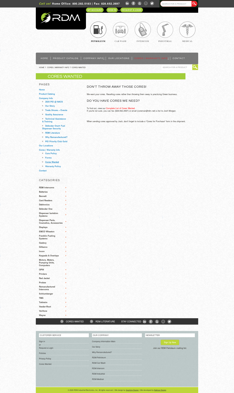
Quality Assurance (54, 114)
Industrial (165, 41)
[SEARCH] (194, 4)
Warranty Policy (53, 166)
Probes (42, 282)
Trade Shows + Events (56, 110)
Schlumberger (46, 293)
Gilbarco (43, 247)
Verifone (43, 311)
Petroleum (98, 41)
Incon (42, 251)
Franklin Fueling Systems (47, 237)
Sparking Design (132, 390)
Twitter (152, 3)
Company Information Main (103, 341)
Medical (187, 41)
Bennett (42, 196)
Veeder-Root (45, 306)
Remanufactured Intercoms (47, 288)
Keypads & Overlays (49, 255)
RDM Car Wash (99, 362)
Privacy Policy (45, 358)
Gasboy (42, 243)
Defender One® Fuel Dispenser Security (53, 127)
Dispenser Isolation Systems (48, 214)
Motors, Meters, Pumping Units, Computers (46, 263)
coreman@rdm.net (146, 110)
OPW (41, 269)
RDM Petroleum (99, 357)
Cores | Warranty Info (58, 67)
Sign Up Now (170, 342)
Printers (43, 274)
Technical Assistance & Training (54, 120)
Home (41, 67)
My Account (95, 9)
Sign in (112, 9)
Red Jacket (44, 278)
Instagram (146, 3)
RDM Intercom (98, 368)
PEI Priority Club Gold (56, 141)
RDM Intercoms (46, 187)
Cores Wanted (52, 161)
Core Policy (51, 153)
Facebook (133, 3)
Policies (42, 353)
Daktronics (44, 204)
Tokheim (43, 302)
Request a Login (131, 9)
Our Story (50, 105)
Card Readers (45, 200)
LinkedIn (127, 3)
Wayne (42, 315)
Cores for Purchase (156, 121)
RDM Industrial (98, 373)
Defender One (45, 209)
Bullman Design (160, 390)
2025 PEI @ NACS (54, 101)
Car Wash (120, 41)
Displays (43, 227)
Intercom (143, 41)
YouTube (140, 3)
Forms (48, 157)
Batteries (43, 192)
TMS (41, 298)
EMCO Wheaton (46, 231)
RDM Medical (98, 379)
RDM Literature (52, 132)
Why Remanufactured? (56, 137)
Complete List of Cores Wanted (120, 108)
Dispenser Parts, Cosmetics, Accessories (51, 221)
